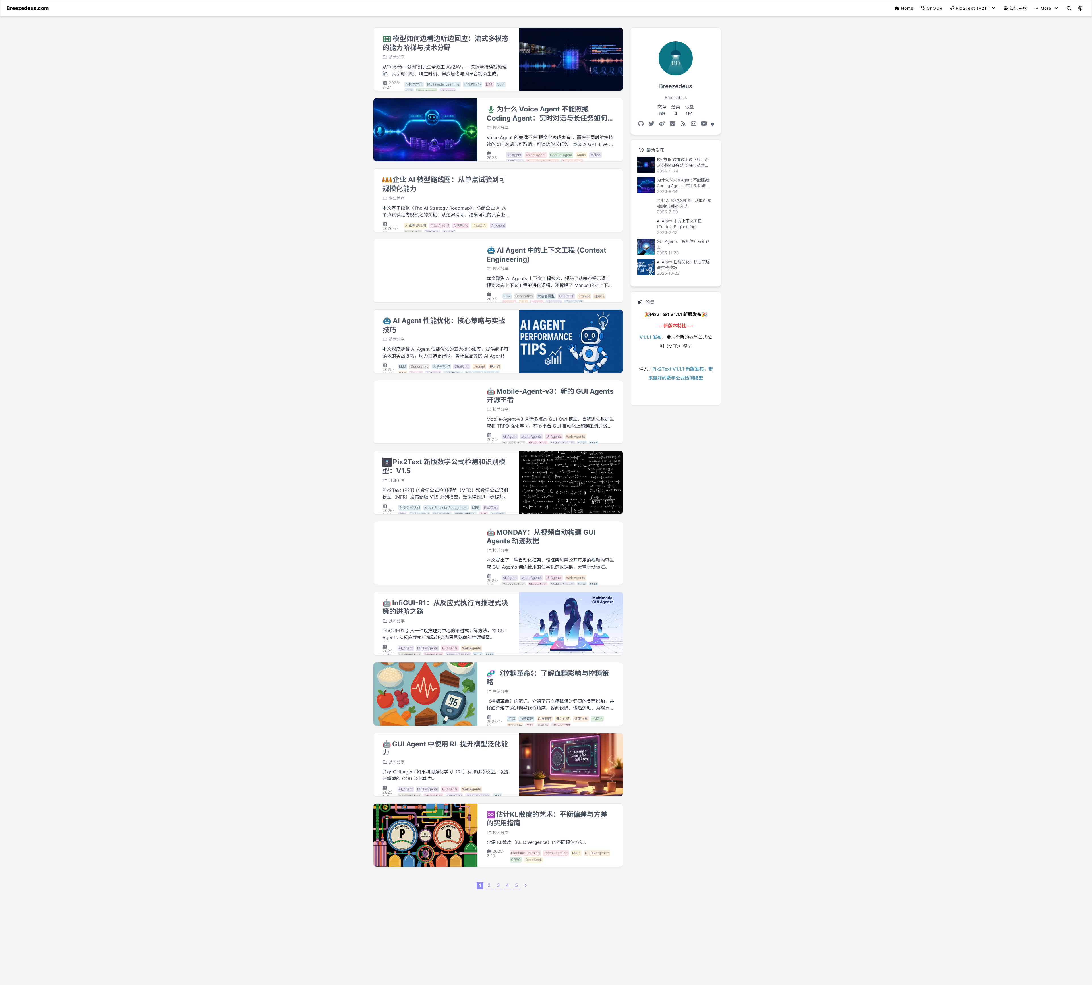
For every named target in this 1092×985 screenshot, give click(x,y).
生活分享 (500, 691)
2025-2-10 (495, 853)
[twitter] (651, 124)
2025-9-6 (492, 441)
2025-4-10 (494, 723)
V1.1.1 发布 (651, 337)
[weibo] (661, 124)
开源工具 (397, 480)
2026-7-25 (390, 230)
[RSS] (682, 124)
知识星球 (1018, 8)
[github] (640, 124)
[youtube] (704, 124)
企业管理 (397, 198)
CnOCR (934, 8)
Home (907, 8)
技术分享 (397, 57)
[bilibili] (693, 124)
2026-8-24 (391, 85)
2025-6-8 (492, 582)
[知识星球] (712, 124)
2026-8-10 (493, 160)
